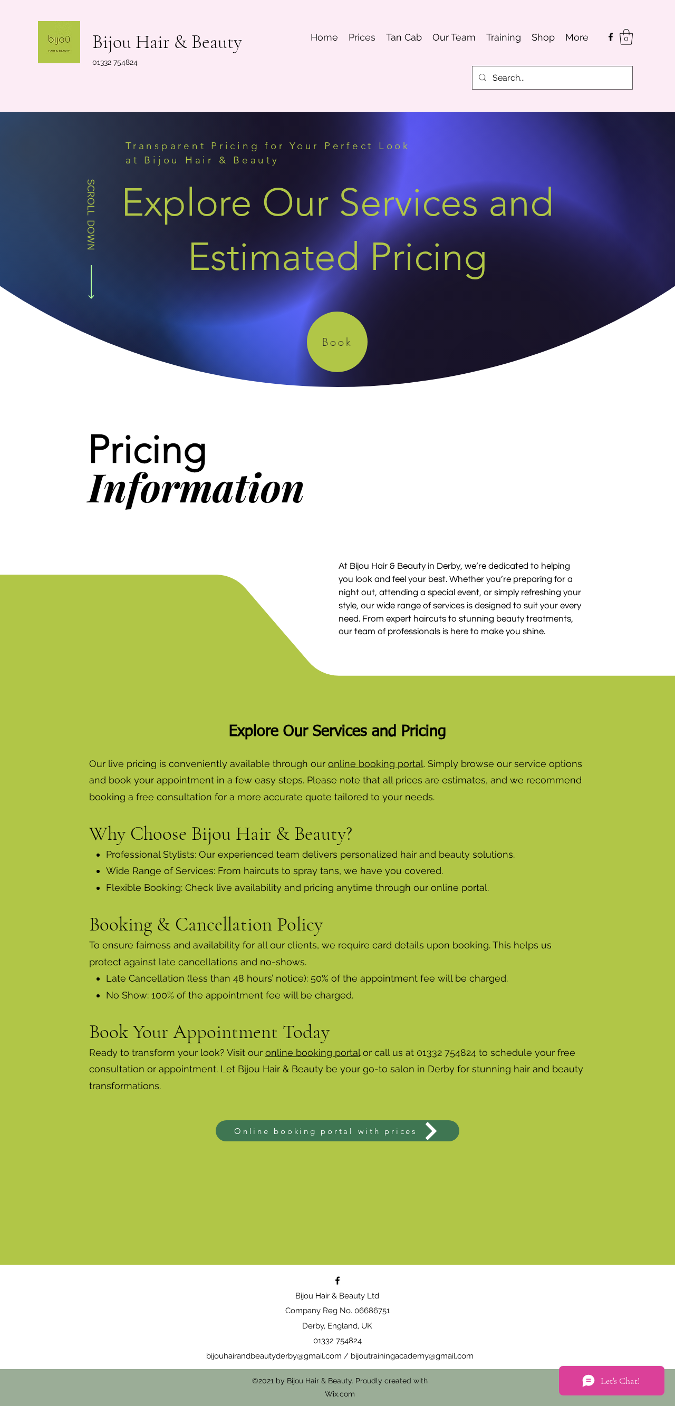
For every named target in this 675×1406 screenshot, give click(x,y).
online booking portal (375, 763)
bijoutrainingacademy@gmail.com (412, 1356)
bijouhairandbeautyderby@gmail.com (274, 1356)
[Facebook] (610, 37)
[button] (626, 37)
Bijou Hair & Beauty (167, 42)
